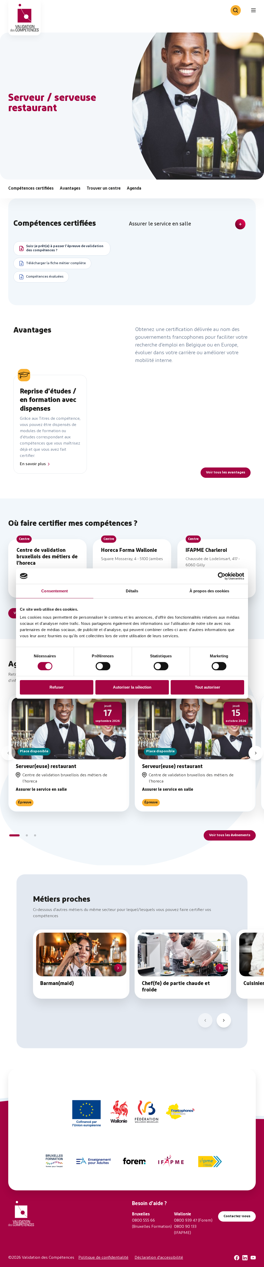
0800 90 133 (185, 1227)
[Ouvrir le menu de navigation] (253, 10)
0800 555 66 (143, 1220)
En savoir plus (33, 464)
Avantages (70, 189)
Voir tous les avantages (225, 472)
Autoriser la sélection (132, 687)
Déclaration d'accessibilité (159, 1258)
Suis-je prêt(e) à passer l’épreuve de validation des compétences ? (64, 248)
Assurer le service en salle (160, 224)
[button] (8, 753)
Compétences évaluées (44, 277)
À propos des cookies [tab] (209, 591)
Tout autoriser (207, 687)
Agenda (134, 189)
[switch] (103, 666)
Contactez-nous (237, 1216)
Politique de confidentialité (103, 1258)
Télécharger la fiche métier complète (56, 263)
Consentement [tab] (54, 591)
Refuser (57, 687)
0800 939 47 (185, 1220)
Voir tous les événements (229, 835)
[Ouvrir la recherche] (235, 10)
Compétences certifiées (31, 189)
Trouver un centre (104, 189)
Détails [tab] (132, 591)
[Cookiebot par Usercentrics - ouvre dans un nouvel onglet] (221, 576)
